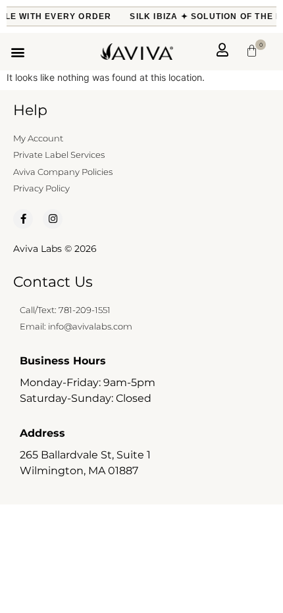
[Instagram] (53, 219)
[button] (17, 51)
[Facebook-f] (23, 219)
